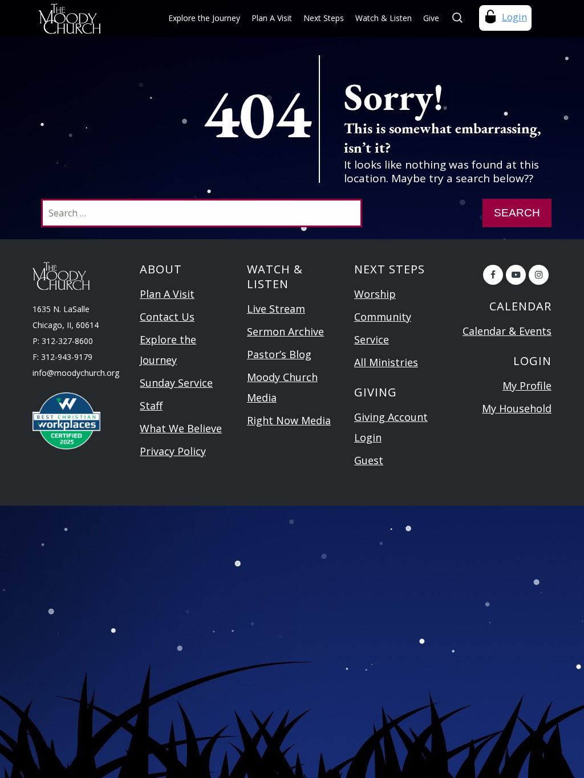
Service (371, 339)
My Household (516, 408)
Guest (368, 460)
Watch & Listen (383, 18)
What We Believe (181, 428)
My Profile (526, 385)
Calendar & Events (507, 331)
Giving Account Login (391, 427)
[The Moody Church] (81, 18)
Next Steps (323, 18)
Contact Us (167, 317)
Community (382, 317)
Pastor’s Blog (279, 354)
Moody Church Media (282, 387)
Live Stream (276, 309)
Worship (375, 294)
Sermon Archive (285, 331)
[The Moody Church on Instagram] (539, 275)
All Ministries (386, 362)
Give (431, 18)
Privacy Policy (173, 451)
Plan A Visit (272, 18)
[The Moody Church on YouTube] (516, 275)
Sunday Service (176, 383)
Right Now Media (289, 420)
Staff (151, 405)
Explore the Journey (204, 18)
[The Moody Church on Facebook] (493, 275)
